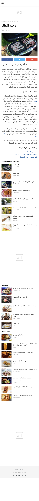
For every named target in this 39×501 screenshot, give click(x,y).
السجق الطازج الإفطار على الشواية (26, 154)
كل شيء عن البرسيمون (20, 297)
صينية (36, 101)
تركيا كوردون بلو (18, 335)
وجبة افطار (16, 164)
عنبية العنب (16, 173)
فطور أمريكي (13, 21)
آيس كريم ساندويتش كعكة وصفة (23, 288)
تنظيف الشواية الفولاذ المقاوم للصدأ (23, 199)
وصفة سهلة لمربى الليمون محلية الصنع (24, 305)
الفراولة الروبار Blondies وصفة (22, 386)
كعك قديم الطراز (32, 152)
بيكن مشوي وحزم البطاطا (29, 157)
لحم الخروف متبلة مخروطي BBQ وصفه (25, 369)
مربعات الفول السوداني (20, 361)
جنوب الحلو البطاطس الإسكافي (22, 395)
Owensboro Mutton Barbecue (23, 352)
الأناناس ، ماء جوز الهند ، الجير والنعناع (24, 207)
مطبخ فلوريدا (17, 323)
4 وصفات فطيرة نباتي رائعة (21, 190)
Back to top (19, 469)
